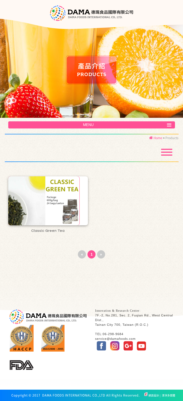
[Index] (92, 15)
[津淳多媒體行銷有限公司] (146, 395)
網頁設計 (154, 395)
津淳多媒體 (168, 395)
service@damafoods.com (115, 338)
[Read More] (48, 200)
